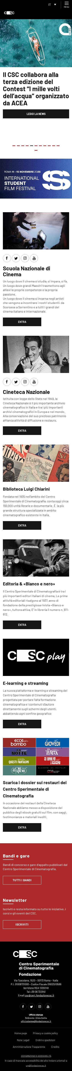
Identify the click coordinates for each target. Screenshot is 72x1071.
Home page (20, 1033)
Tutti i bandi (22, 880)
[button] (13, 145)
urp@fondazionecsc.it (36, 1065)
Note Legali (23, 1040)
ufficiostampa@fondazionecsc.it (36, 1021)
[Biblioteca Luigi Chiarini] (36, 463)
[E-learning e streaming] (36, 657)
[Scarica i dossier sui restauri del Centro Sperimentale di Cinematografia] (36, 756)
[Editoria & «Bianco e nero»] (36, 557)
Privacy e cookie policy (45, 1033)
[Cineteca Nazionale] (36, 354)
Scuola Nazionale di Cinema (26, 271)
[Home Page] (9, 13)
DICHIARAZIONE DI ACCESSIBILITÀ (36, 1056)
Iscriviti (22, 924)
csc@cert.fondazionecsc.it (39, 995)
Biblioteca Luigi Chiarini (26, 489)
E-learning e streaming (25, 683)
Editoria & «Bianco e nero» (29, 583)
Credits (55, 1046)
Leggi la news (36, 114)
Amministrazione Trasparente (29, 1046)
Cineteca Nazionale (26, 391)
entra (22, 321)
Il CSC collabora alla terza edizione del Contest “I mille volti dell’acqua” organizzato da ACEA (36, 88)
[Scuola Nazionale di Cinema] (36, 230)
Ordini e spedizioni (45, 1040)
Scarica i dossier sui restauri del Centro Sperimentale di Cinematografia (35, 789)
